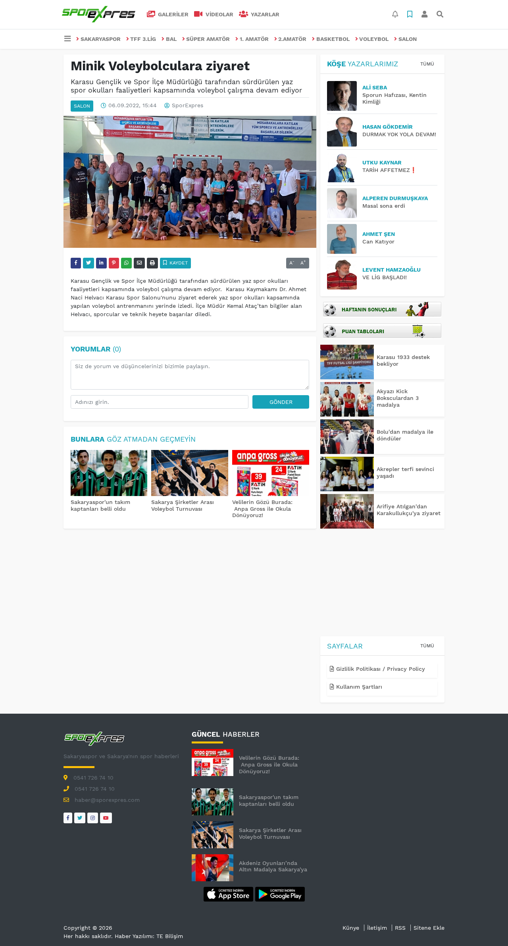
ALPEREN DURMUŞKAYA (395, 198)
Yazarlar (264, 14)
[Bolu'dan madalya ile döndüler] (347, 436)
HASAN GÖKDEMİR (387, 127)
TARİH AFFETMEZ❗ (389, 170)
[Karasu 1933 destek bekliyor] (347, 362)
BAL (171, 39)
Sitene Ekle (429, 928)
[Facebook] (68, 818)
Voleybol (374, 39)
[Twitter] (79, 818)
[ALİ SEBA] (344, 96)
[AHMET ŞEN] (344, 239)
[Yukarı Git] (487, 925)
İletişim (377, 928)
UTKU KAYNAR (382, 162)
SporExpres (187, 105)
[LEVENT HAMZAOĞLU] (344, 275)
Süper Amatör (208, 39)
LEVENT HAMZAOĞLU (391, 269)
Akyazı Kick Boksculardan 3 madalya (398, 398)
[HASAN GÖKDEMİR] (344, 132)
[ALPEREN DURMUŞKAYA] (344, 203)
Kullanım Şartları (358, 686)
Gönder (280, 402)
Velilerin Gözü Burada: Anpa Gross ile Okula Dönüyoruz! (262, 509)
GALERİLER (172, 14)
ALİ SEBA (374, 87)
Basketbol (333, 39)
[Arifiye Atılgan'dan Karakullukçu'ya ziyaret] (347, 511)
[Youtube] (106, 818)
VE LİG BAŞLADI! (384, 277)
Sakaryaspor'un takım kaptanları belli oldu (100, 505)
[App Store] (229, 893)
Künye (351, 928)
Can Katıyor (378, 241)
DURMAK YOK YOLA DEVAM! (399, 134)
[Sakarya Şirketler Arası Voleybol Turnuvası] (189, 474)
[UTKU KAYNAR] (344, 167)
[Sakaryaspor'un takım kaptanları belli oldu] (109, 474)
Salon (407, 39)
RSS (400, 928)
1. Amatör (254, 39)
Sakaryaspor (101, 39)
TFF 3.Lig (143, 39)
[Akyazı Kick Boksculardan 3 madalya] (347, 399)
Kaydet (178, 263)
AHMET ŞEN (378, 234)
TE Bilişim (169, 936)
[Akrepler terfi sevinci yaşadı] (347, 474)
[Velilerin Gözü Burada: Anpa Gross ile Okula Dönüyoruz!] (270, 474)
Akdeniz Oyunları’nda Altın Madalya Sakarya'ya (273, 866)
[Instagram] (92, 818)
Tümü (427, 64)
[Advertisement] (382, 583)
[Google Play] (280, 893)
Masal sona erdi (383, 206)
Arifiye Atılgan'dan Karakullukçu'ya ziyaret (409, 509)
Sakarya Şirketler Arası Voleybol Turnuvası (182, 505)
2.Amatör (292, 39)
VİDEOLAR (218, 14)
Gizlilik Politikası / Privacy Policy (379, 669)
